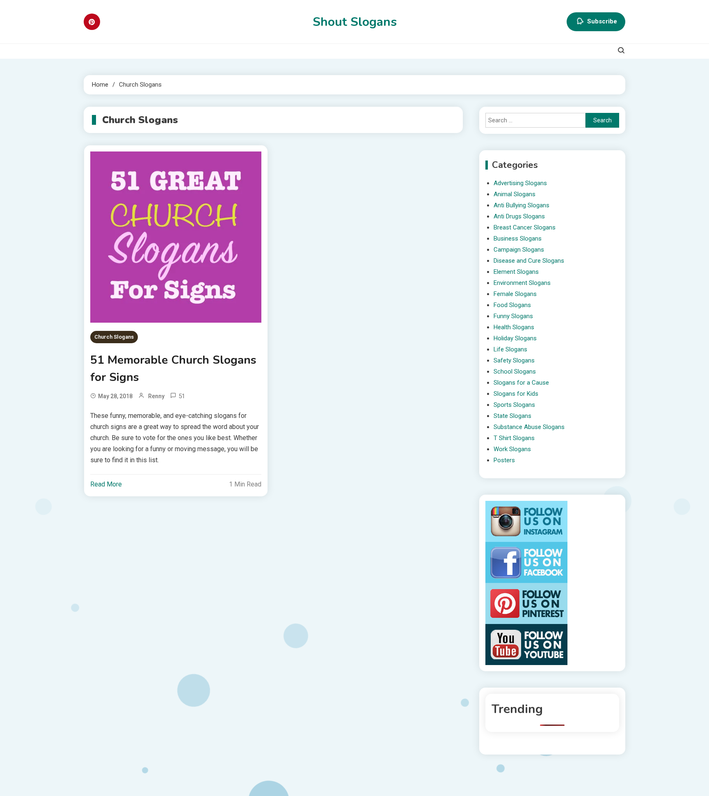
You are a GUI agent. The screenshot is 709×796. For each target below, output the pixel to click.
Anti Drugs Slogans (519, 216)
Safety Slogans (514, 360)
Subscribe (602, 21)
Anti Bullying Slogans (521, 205)
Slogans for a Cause (521, 382)
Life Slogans (510, 349)
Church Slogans (114, 337)
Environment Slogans (522, 283)
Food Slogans (512, 305)
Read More (106, 484)
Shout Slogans (355, 22)
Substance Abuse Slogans (529, 427)
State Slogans (512, 416)
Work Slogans (512, 449)
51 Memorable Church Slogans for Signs (173, 368)
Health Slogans (514, 327)
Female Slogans (515, 294)
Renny (156, 396)
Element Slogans (516, 271)
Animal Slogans (514, 194)
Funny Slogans (513, 316)
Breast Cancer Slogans (525, 227)
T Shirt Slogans (514, 438)
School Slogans (515, 371)
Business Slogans (518, 238)
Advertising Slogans (520, 183)
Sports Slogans (514, 404)
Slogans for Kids (516, 393)
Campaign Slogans (519, 249)
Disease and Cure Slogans (529, 260)
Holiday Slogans (515, 338)
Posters (504, 460)
